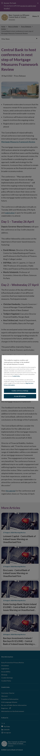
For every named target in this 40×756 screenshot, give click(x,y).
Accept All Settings (20, 396)
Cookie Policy (16, 376)
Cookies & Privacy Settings (20, 390)
